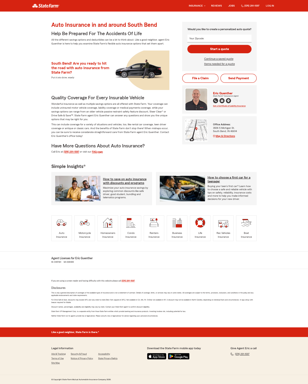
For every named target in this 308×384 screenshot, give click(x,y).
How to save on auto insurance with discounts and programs (124, 181)
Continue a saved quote (218, 58)
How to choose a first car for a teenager (229, 179)
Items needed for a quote (219, 63)
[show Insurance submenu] (204, 5)
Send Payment (238, 78)
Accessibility (104, 354)
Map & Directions (225, 136)
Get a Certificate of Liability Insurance (229, 106)
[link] (46, 6)
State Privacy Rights (107, 358)
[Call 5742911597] (215, 100)
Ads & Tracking (58, 354)
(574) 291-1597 (251, 5)
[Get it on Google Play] (178, 356)
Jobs (231, 5)
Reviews (216, 5)
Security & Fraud (79, 354)
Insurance (196, 5)
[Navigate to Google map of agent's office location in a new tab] (228, 100)
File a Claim (200, 78)
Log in (270, 5)
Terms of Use (57, 358)
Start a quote (219, 49)
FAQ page (97, 151)
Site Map (55, 363)
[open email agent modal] (222, 101)
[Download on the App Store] (156, 356)
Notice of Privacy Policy (82, 358)
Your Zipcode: (196, 38)
